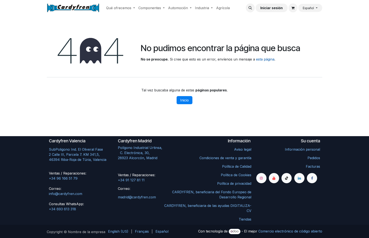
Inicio (184, 100)
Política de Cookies (236, 175)
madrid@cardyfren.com (137, 197)
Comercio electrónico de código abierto (290, 231)
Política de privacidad (234, 183)
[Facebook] (312, 178)
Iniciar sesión (271, 8)
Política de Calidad (236, 166)
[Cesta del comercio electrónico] (292, 7)
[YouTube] (274, 178)
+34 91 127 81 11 (131, 180)
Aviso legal (242, 149)
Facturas (313, 166)
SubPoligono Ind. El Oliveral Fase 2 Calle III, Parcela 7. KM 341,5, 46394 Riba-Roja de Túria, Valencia (77, 154)
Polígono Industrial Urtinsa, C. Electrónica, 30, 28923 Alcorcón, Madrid (149, 153)
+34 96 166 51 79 (63, 178)
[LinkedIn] (299, 178)
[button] (250, 7)
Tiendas (245, 219)
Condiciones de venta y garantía (225, 158)
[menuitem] (120, 8)
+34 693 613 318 (62, 209)
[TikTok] (286, 178)
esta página (265, 59)
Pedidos (314, 158)
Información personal (302, 149)
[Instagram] (261, 178)
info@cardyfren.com (65, 194)
